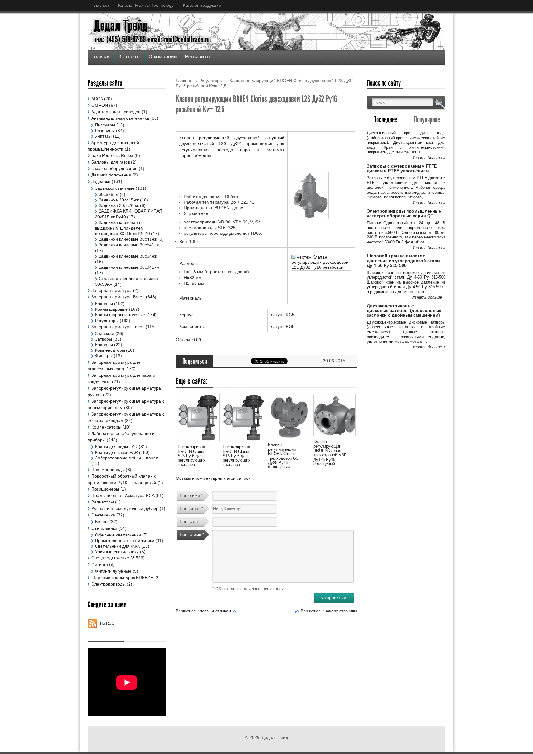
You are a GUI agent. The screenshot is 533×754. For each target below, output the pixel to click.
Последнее (385, 119)
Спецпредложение (110, 557)
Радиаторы (102, 501)
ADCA (97, 98)
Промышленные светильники (124, 540)
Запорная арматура (111, 290)
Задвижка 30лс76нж (119, 205)
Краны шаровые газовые (120, 314)
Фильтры (104, 355)
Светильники (104, 528)
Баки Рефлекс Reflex (112, 155)
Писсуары (105, 124)
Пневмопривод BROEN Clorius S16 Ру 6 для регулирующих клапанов (236, 456)
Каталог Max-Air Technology (146, 5)
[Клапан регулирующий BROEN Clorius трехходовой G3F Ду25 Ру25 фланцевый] (289, 440)
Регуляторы (211, 80)
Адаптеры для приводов (115, 111)
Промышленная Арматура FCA (122, 495)
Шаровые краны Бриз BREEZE (122, 577)
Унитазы (103, 136)
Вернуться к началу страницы (329, 611)
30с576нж (108, 194)
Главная (100, 5)
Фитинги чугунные (113, 571)
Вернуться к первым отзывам (203, 611)
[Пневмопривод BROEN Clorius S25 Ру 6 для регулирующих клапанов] (199, 442)
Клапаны (104, 303)
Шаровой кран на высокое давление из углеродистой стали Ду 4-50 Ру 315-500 (403, 260)
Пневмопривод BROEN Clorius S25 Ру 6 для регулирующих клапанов (191, 456)
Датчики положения (111, 174)
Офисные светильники (118, 534)
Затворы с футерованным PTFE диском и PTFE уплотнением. (402, 168)
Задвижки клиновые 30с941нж (129, 267)
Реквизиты (197, 57)
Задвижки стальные (114, 188)
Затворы (103, 339)
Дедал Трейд (121, 25)
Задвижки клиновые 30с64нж (128, 256)
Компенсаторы (110, 350)
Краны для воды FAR (116, 446)
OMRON (99, 105)
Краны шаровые (111, 309)
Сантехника (103, 514)
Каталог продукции (202, 5)
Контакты (129, 57)
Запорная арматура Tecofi (117, 326)
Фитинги (99, 564)
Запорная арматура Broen (118, 296)
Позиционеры (105, 489)
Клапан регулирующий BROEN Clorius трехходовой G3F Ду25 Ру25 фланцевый (284, 456)
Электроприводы (108, 584)
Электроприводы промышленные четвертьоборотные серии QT (404, 213)
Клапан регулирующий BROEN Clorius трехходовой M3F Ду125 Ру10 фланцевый (329, 452)
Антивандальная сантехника (120, 118)
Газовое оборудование (114, 168)
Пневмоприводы (108, 469)
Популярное (427, 119)
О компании (162, 57)
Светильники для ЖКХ (117, 546)
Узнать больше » (428, 157)
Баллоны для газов (110, 162)
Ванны (101, 521)
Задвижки (100, 181)
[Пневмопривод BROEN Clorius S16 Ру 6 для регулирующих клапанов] (244, 442)
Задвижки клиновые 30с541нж (129, 244)
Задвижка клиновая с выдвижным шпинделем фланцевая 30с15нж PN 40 (122, 228)
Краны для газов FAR (116, 452)
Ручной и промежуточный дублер (125, 508)
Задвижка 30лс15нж (119, 199)
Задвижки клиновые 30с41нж (128, 239)
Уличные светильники (117, 551)
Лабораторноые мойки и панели (128, 457)
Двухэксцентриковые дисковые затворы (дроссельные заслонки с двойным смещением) (404, 310)
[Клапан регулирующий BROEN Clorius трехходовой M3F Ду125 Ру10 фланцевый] (334, 436)
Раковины (105, 130)
